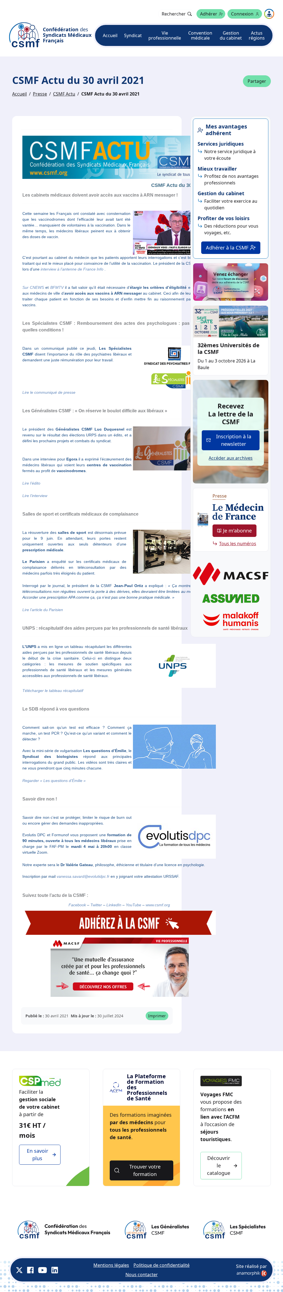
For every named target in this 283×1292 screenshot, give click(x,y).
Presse (40, 94)
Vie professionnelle (164, 35)
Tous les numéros (237, 544)
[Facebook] (30, 1269)
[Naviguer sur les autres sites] (269, 14)
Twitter (96, 905)
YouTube (133, 905)
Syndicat (133, 35)
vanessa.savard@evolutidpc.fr (83, 876)
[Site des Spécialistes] (234, 1230)
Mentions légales (111, 1265)
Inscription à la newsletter (233, 440)
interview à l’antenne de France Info (72, 269)
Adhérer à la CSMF (227, 247)
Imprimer (157, 1015)
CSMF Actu (64, 94)
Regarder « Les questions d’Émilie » (54, 780)
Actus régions (257, 35)
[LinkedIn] (54, 1269)
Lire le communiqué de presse (48, 392)
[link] (252, 1273)
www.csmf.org (158, 905)
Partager (257, 81)
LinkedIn (113, 905)
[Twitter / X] (19, 1269)
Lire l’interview (34, 495)
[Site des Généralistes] (156, 1230)
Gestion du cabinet (231, 35)
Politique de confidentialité (161, 1265)
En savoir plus (37, 1154)
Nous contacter (141, 1275)
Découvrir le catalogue (218, 1165)
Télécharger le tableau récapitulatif (52, 690)
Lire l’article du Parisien (42, 610)
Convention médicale (200, 35)
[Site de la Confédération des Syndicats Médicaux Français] (63, 1230)
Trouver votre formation (145, 1170)
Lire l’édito (31, 483)
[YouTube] (42, 1269)
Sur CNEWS (33, 287)
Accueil (110, 35)
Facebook (77, 905)
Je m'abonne (237, 530)
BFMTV (57, 287)
